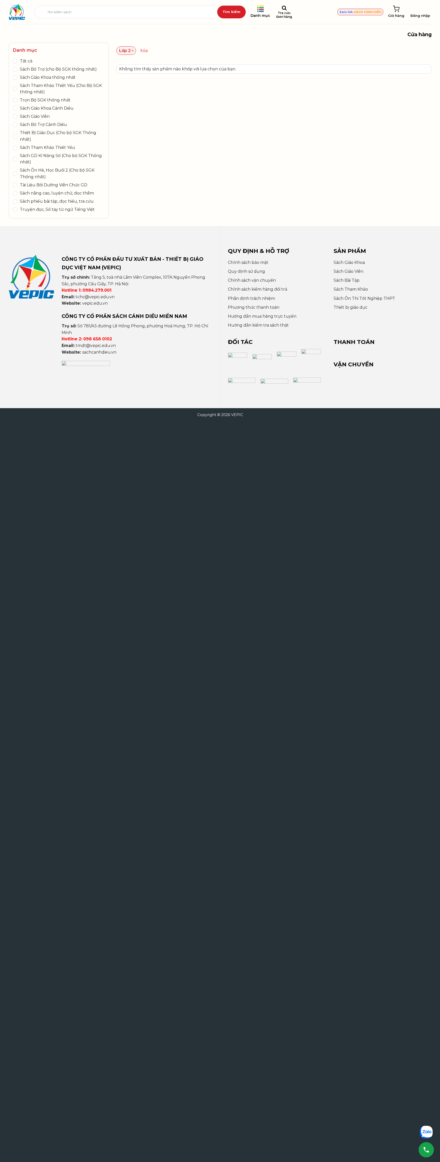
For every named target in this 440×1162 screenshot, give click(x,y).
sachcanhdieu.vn (99, 352)
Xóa (144, 50)
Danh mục (260, 15)
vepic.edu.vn (95, 303)
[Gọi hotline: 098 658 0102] (426, 1149)
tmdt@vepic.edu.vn (96, 345)
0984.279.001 (97, 290)
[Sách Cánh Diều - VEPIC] (17, 12)
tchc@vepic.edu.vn (95, 296)
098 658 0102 (97, 339)
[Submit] (231, 12)
